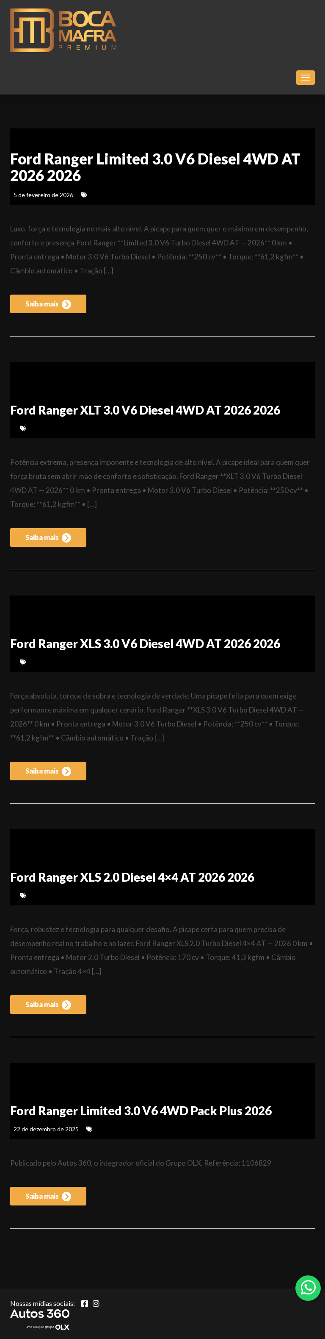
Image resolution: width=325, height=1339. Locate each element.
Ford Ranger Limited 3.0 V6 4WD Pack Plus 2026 (141, 1110)
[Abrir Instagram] (96, 1303)
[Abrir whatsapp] (308, 1287)
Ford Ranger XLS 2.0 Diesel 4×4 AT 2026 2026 (132, 877)
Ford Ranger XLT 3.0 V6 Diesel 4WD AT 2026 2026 (145, 410)
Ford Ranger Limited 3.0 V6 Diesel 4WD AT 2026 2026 (155, 167)
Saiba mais (42, 304)
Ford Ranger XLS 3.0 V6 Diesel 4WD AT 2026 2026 (145, 643)
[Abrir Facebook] (84, 1303)
